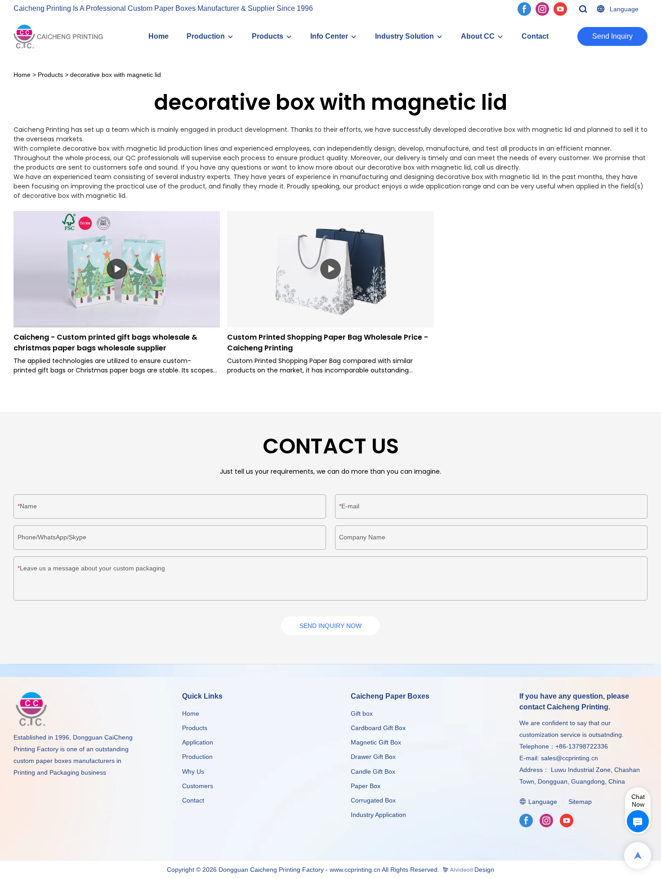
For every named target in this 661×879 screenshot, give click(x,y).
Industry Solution (404, 36)
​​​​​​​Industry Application (378, 814)
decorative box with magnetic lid (115, 74)
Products (267, 36)
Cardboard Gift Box (378, 727)
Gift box (362, 713)
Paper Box (365, 785)
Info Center (329, 36)
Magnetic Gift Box (376, 742)
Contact (535, 36)
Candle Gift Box (373, 771)
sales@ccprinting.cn (569, 758)
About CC (478, 36)
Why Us (193, 771)
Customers (197, 785)
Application (197, 742)
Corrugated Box (373, 800)
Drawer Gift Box (373, 756)
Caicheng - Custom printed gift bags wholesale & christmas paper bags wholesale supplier (105, 342)
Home (158, 36)
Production (206, 36)
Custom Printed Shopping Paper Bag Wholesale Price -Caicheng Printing (327, 342)
